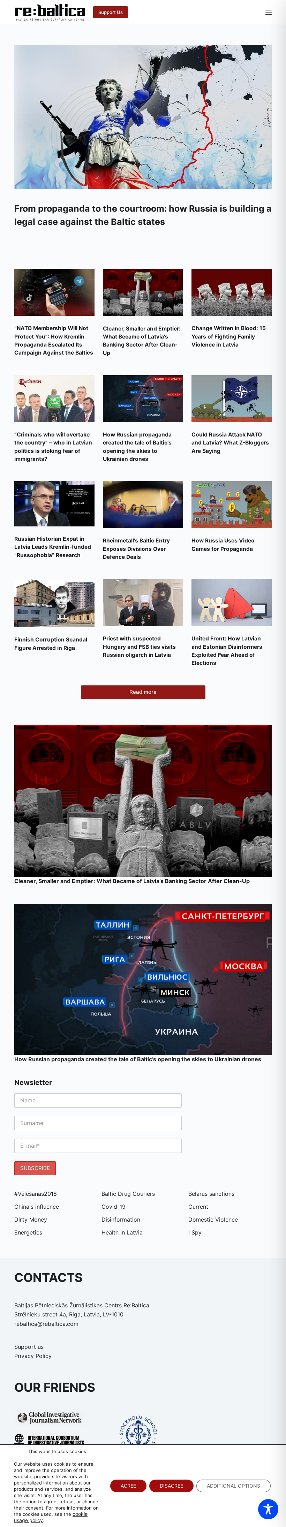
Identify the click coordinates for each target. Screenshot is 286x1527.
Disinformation (120, 1219)
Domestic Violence (213, 1219)
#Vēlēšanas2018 (35, 1193)
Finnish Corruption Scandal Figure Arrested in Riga (50, 643)
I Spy (195, 1232)
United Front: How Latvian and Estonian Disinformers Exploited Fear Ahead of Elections (226, 650)
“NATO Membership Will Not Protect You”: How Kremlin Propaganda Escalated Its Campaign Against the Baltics (53, 340)
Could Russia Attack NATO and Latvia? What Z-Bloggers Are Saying (230, 442)
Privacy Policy (33, 1355)
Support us (29, 1346)
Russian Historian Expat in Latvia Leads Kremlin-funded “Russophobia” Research (52, 547)
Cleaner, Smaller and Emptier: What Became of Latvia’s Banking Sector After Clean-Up (142, 340)
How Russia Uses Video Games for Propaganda (223, 544)
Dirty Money (30, 1219)
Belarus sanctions (211, 1193)
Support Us (110, 12)
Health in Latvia (122, 1232)
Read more (143, 692)
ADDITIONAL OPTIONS (233, 1486)
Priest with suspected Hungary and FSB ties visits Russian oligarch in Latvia (139, 646)
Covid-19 (113, 1206)
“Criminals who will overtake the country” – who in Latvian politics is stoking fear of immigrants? (53, 446)
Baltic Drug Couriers (128, 1193)
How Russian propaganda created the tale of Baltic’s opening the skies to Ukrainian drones (137, 446)
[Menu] (268, 12)
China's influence (36, 1206)
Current (198, 1206)
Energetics (28, 1232)
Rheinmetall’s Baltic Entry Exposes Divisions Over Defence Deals (136, 548)
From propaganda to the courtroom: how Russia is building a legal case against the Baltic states (143, 215)
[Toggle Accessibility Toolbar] (268, 1509)
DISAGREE (171, 1486)
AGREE (128, 1486)
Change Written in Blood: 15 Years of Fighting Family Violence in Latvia (228, 336)
